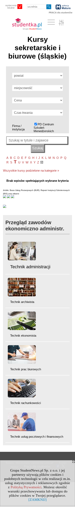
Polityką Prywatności (26, 487)
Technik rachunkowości (25, 403)
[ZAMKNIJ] (37, 500)
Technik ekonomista (23, 335)
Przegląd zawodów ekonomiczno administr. (34, 225)
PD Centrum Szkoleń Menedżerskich (44, 128)
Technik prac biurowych (25, 369)
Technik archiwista (22, 302)
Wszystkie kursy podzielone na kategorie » (31, 170)
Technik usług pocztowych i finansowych (36, 436)
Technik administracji (30, 266)
